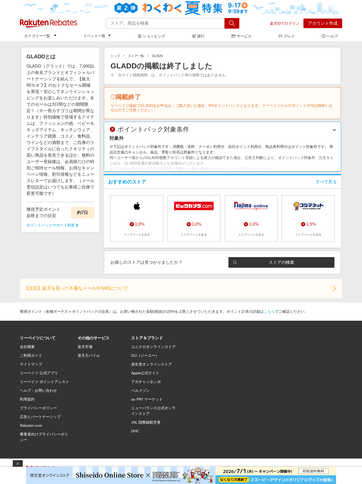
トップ (115, 56)
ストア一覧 (136, 56)
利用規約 (27, 399)
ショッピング (154, 36)
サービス (244, 36)
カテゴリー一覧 (37, 36)
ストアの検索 (281, 262)
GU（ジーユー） (145, 355)
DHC (135, 431)
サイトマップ (31, 364)
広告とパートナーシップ (40, 417)
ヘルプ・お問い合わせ (38, 390)
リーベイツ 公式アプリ (39, 373)
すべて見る (326, 181)
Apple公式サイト (145, 373)
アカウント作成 (323, 23)
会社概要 (27, 347)
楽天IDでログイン (284, 23)
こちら (269, 311)
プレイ (289, 36)
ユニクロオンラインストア (153, 347)
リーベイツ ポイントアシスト (44, 382)
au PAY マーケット (147, 399)
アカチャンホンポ (146, 382)
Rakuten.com (31, 425)
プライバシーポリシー (38, 408)
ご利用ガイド (31, 355)
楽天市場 (85, 347)
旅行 (201, 36)
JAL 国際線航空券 (146, 422)
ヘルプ (332, 36)
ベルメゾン (140, 390)
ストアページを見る (137, 234)
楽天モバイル (89, 355)
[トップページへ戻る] (48, 23)
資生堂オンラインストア (151, 364)
